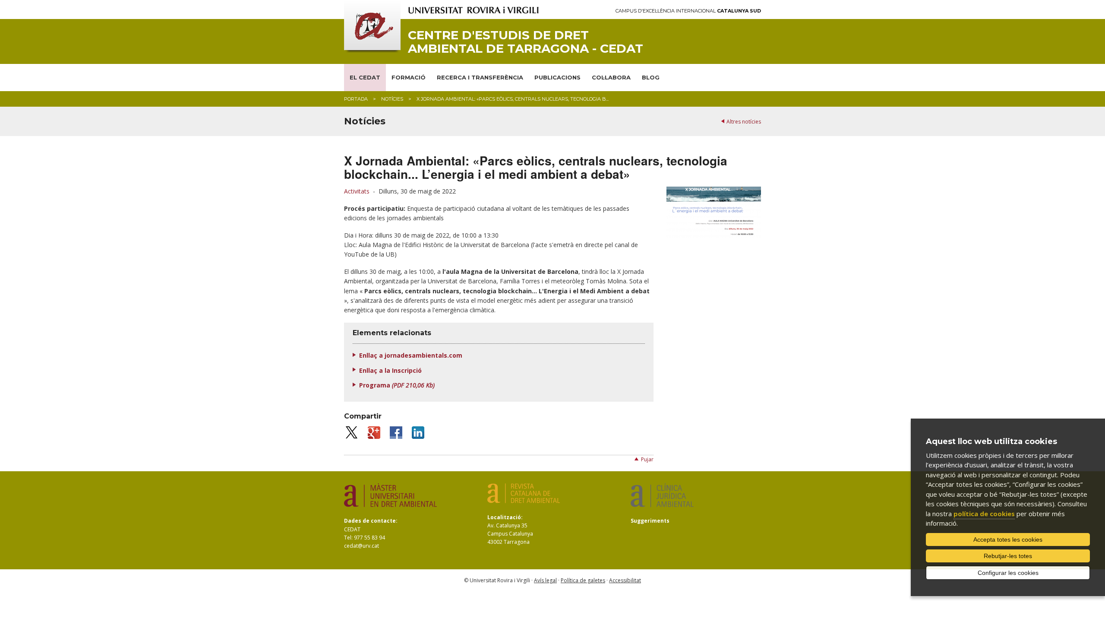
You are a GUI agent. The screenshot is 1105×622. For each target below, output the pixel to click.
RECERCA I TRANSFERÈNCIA (480, 77)
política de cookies (984, 513)
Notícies (392, 99)
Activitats (356, 191)
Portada (356, 99)
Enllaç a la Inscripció (390, 370)
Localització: (505, 517)
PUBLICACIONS (557, 77)
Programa (397, 385)
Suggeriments (650, 520)
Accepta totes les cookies (1007, 539)
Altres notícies (743, 121)
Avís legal (545, 580)
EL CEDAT (365, 77)
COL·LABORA (611, 77)
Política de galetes (583, 580)
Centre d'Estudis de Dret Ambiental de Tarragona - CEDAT (525, 42)
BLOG (651, 77)
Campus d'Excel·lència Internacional (688, 11)
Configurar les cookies (1008, 572)
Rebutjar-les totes (1008, 555)
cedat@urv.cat (361, 545)
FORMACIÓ (408, 77)
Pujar (647, 459)
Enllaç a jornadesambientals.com (410, 355)
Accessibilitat (625, 580)
